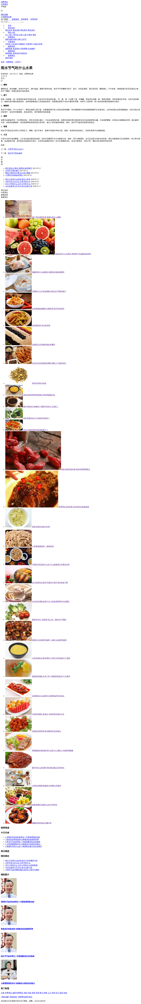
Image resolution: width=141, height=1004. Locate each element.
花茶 (37, 993)
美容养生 (16, 49)
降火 (41, 993)
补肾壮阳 (33, 19)
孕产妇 (16, 35)
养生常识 (8, 30)
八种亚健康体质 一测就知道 (43, 546)
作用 (53, 993)
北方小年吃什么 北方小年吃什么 (17, 184)
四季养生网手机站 (25, 997)
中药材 (8, 44)
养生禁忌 (23, 30)
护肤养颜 (23, 49)
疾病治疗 (23, 53)
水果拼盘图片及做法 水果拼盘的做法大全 (48, 714)
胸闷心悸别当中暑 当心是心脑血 (17, 173)
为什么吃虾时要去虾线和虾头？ (35, 430)
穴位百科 (14, 44)
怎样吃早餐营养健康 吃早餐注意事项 (46, 786)
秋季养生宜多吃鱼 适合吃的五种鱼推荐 (74, 507)
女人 (7, 35)
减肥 (14, 993)
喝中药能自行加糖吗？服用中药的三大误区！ (41, 407)
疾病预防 (8, 53)
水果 (2, 993)
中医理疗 (29, 44)
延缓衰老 (15, 19)
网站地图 (4, 15)
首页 (9, 25)
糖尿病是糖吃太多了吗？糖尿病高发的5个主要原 (51, 676)
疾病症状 (16, 53)
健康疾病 (11, 51)
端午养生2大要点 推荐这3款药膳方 (18, 168)
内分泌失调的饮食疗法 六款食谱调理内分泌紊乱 (51, 601)
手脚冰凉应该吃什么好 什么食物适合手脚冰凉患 (51, 564)
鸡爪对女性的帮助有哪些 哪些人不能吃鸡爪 (49, 363)
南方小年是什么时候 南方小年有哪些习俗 (21, 861)
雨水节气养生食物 (15, 153)
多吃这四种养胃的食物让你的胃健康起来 (39, 395)
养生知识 (11, 28)
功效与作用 (37, 44)
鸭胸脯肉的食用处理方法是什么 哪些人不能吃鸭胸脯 (52, 750)
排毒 (65, 993)
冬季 (19, 39)
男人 (11, 35)
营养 (33, 993)
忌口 (57, 993)
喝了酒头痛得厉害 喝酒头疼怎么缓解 (46, 217)
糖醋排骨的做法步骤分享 (42, 823)
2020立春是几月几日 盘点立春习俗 (18, 186)
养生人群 (11, 32)
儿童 (24, 35)
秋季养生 (19, 993)
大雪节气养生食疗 (12, 170)
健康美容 (11, 46)
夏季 (11, 39)
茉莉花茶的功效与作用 (41, 527)
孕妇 (25, 993)
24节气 (23, 39)
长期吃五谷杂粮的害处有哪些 (43, 345)
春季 (7, 39)
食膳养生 (11, 56)
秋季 (15, 39)
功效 (29, 993)
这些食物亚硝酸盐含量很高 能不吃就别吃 (48, 309)
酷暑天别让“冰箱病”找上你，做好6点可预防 (49, 620)
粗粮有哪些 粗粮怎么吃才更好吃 (44, 805)
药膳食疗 (22, 44)
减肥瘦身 (8, 49)
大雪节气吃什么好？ (16, 149)
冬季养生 (8, 993)
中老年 (29, 35)
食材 (11, 58)
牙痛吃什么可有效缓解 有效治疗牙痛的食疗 (49, 291)
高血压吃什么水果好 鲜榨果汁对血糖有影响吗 (73, 254)
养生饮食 (16, 30)
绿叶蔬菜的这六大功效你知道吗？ (36, 418)
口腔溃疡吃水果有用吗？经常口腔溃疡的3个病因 (51, 658)
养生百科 (31, 30)
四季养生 (11, 37)
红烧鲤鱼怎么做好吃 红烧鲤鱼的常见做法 (48, 696)
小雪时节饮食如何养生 (14, 175)
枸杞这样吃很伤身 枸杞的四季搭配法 (75, 469)
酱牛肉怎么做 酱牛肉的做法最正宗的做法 (48, 768)
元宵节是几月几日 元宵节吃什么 (17, 181)
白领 (20, 35)
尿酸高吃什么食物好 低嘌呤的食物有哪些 (48, 272)
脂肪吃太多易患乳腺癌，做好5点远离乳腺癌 (49, 640)
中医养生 (11, 42)
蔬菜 (61, 993)
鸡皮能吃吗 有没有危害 (41, 325)
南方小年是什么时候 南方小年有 (17, 179)
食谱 (7, 58)
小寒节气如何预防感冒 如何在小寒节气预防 (22, 870)
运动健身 (31, 49)
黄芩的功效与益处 (39, 383)
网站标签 (13, 997)
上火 (49, 993)
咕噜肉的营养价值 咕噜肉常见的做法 (46, 731)
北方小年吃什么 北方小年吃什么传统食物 (21, 865)
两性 (34, 35)
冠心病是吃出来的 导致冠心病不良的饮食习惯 (50, 583)
